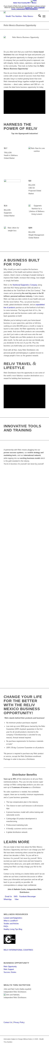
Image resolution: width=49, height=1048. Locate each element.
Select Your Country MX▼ (22, 3)
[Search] (38, 16)
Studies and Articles (11, 924)
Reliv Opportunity (10, 967)
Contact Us (8, 1022)
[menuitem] (25, 2)
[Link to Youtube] (39, 1045)
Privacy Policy (19, 1022)
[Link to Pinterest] (36, 1045)
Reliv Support (9, 969)
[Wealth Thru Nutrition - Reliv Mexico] (20, 16)
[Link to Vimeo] (43, 1045)
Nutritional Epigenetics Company (25, 285)
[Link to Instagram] (28, 1045)
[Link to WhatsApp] (32, 1045)
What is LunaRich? (11, 921)
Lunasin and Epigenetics (13, 918)
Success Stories (10, 972)
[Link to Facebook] (20, 1045)
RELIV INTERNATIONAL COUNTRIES (18, 950)
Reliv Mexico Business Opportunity (20, 25)
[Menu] (44, 16)
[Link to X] (24, 1045)
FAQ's (6, 926)
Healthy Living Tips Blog (13, 929)
